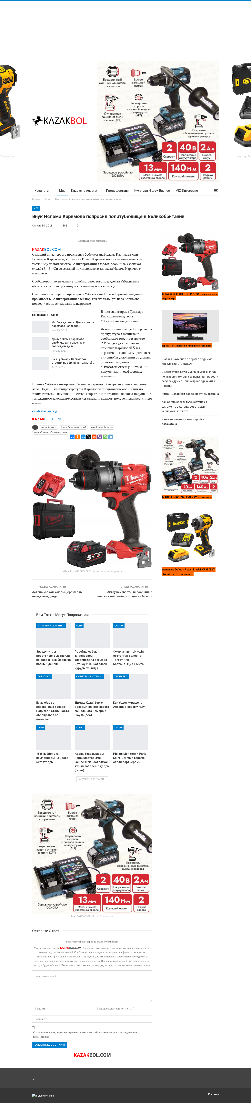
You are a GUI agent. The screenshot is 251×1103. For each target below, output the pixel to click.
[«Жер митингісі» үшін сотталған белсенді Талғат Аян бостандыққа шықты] (130, 635)
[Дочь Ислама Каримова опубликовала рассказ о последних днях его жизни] (40, 343)
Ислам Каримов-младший (73, 427)
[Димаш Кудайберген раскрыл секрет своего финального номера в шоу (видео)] (92, 686)
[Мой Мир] (83, 437)
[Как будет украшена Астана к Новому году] (130, 686)
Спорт (80, 727)
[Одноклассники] (77, 437)
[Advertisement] (117, 28)
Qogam (119, 625)
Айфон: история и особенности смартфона (190, 393)
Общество (121, 676)
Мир (62, 191)
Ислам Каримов (48, 427)
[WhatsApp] (105, 437)
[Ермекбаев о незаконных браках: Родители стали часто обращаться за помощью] (53, 686)
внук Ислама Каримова (102, 427)
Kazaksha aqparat (84, 191)
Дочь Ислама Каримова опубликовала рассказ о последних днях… (68, 342)
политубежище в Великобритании (50, 432)
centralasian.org (44, 411)
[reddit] (94, 437)
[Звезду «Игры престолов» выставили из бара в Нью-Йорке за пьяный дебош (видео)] (53, 635)
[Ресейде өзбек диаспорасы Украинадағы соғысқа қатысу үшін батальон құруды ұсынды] (92, 635)
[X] (88, 437)
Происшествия (117, 191)
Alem (79, 625)
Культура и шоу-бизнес (152, 191)
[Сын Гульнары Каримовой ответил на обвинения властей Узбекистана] (40, 363)
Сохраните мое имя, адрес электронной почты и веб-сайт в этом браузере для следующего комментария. (85, 1034)
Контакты (213, 1094)
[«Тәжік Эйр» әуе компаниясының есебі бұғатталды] (53, 737)
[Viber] (99, 437)
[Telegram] (110, 437)
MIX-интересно (187, 191)
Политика (44, 676)
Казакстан (42, 191)
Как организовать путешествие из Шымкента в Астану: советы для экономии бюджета (184, 406)
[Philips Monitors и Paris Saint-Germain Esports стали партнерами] (130, 737)
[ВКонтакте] (72, 437)
